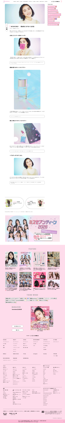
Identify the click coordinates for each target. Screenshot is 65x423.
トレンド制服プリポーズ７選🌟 (53, 17)
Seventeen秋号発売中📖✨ (53, 12)
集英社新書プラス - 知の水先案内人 (17, 399)
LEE (43, 375)
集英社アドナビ (55, 391)
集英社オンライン (45, 383)
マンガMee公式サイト (25, 378)
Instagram (35, 353)
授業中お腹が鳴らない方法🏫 (53, 24)
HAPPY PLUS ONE (45, 379)
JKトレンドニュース (56, 341)
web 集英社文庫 (5, 395)
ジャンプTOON (5, 375)
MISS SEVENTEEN (6, 358)
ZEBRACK (14, 371)
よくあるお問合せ (11, 411)
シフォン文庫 (24, 397)
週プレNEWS (55, 370)
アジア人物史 (4, 398)
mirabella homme (45, 403)
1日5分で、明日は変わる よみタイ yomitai (17, 393)
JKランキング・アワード (46, 343)
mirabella (44, 402)
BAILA (44, 371)
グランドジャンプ (15, 383)
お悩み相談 (44, 349)
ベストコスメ (15, 345)
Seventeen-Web (7, 211)
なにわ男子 (34, 343)
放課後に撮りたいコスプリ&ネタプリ (54, 15)
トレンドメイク (15, 343)
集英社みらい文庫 (34, 391)
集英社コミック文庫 (5, 382)
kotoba (14, 401)
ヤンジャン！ (14, 380)
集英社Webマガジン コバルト (26, 396)
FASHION (14, 1)
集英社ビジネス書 (15, 396)
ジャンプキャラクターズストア (47, 394)
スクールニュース (25, 341)
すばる (4, 391)
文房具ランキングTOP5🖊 (52, 10)
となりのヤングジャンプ (16, 381)
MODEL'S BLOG (42, 1)
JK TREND (34, 1)
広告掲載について (5, 411)
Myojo (54, 369)
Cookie (33, 378)
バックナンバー (15, 360)
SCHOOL (21, 1)
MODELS (38, 1)
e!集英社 (14, 402)
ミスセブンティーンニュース (6, 360)
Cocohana (33, 379)
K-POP (34, 345)
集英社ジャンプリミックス (16, 374)
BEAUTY (18, 1)
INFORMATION (25, 358)
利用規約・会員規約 (26, 411)
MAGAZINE (15, 358)
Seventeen (44, 369)
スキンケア (14, 349)
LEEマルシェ (44, 398)
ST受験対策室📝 (51, 20)
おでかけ (44, 347)
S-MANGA (4, 379)
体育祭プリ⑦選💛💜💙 (52, 18)
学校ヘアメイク (25, 345)
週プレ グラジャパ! (55, 371)
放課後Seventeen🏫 (51, 8)
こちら (37, 421)
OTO (43, 391)
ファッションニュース (17, 211)
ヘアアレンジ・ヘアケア (16, 347)
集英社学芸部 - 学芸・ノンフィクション (17, 395)
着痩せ (4, 347)
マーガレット (24, 375)
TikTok (24, 353)
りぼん (23, 374)
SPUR (44, 374)
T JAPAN (44, 378)
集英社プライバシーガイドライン (19, 411)
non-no (44, 370)
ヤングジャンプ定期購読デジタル (17, 379)
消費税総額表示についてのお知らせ (35, 411)
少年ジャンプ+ (5, 374)
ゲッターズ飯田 (55, 355)
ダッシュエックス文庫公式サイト (27, 395)
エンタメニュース (35, 341)
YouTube (45, 353)
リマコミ (24, 379)
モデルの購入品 (45, 345)
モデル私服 (4, 343)
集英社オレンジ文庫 (25, 391)
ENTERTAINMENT (25, 1)
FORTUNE (46, 1)
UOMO (44, 382)
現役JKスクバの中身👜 (52, 6)
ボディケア (14, 351)
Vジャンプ (4, 371)
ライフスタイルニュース (46, 341)
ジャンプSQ (4, 370)
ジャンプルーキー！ (5, 378)
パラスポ (54, 374)
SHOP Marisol (45, 399)
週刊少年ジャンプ (5, 369)
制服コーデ (24, 343)
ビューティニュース (15, 341)
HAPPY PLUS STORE (45, 395)
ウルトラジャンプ (15, 384)
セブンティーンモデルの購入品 (53, 22)
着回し (4, 345)
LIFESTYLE (30, 1)
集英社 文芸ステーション (6, 394)
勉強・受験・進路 (25, 347)
